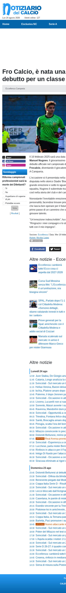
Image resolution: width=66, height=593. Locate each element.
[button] (14, 208)
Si (6, 188)
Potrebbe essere (12, 203)
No (6, 192)
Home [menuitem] (5, 24)
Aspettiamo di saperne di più (15, 197)
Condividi (39, 249)
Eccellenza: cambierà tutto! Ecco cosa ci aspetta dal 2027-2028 (50, 269)
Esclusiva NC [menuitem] (29, 24)
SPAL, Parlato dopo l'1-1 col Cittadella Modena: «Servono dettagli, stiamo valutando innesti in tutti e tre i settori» (47, 308)
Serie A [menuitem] (53, 24)
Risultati (14, 213)
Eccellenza (43, 234)
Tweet (56, 249)
